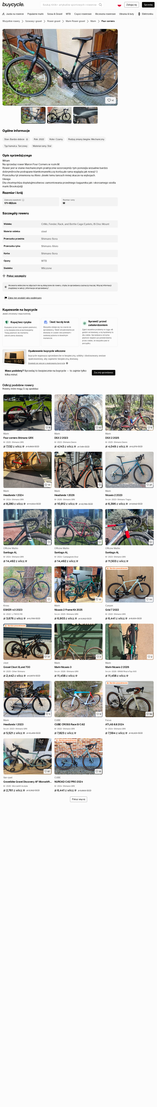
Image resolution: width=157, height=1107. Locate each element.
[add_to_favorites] (100, 484)
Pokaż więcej (78, 799)
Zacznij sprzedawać (103, 372)
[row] (117, 568)
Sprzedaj (148, 4)
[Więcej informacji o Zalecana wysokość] (23, 200)
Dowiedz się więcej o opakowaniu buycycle (46, 363)
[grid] (117, 568)
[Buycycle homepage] (13, 4)
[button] (14, 446)
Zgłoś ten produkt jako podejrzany (25, 298)
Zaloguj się (131, 4)
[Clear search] (100, 4)
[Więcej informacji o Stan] (27, 139)
